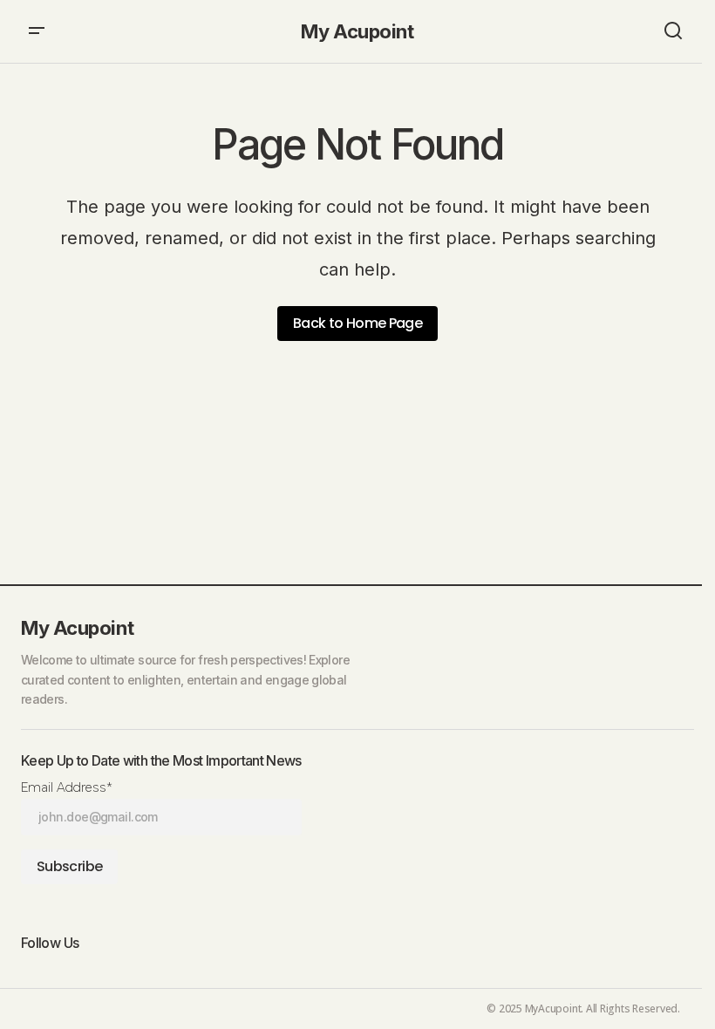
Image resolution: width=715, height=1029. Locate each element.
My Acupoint (357, 31)
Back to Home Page (357, 323)
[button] (37, 31)
